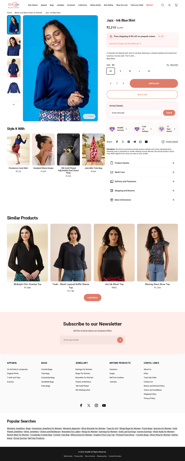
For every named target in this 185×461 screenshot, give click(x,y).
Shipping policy (102, 456)
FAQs (146, 373)
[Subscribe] (120, 340)
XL (149, 71)
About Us (147, 369)
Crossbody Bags (48, 377)
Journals (113, 382)
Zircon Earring (20, 438)
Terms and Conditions (153, 390)
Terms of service (90, 456)
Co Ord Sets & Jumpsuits (17, 369)
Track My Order (150, 377)
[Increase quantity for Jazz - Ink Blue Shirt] (124, 83)
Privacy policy (78, 456)
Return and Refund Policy (154, 386)
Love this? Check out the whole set (124, 43)
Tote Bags (45, 373)
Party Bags (45, 386)
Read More (111, 59)
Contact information (115, 456)
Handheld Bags (47, 382)
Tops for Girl (112, 428)
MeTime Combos (117, 377)
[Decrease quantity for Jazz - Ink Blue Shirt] (110, 83)
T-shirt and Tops (13, 377)
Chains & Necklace (83, 382)
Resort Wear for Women (18, 435)
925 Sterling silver (82, 390)
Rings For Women (82, 373)
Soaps (112, 373)
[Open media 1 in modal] (60, 68)
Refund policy (68, 456)
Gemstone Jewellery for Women (47, 428)
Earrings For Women (83, 369)
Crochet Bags (46, 369)
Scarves (10, 382)
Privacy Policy (149, 398)
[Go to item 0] (13, 24)
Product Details (172, 142)
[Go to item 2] (13, 46)
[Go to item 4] (13, 89)
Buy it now (142, 94)
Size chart (174, 65)
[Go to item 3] (13, 67)
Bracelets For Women (84, 377)
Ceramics (113, 369)
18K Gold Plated (82, 386)
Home (9, 13)
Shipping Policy (150, 394)
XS (111, 71)
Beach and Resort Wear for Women (28, 13)
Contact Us (148, 382)
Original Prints (13, 373)
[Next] (90, 73)
